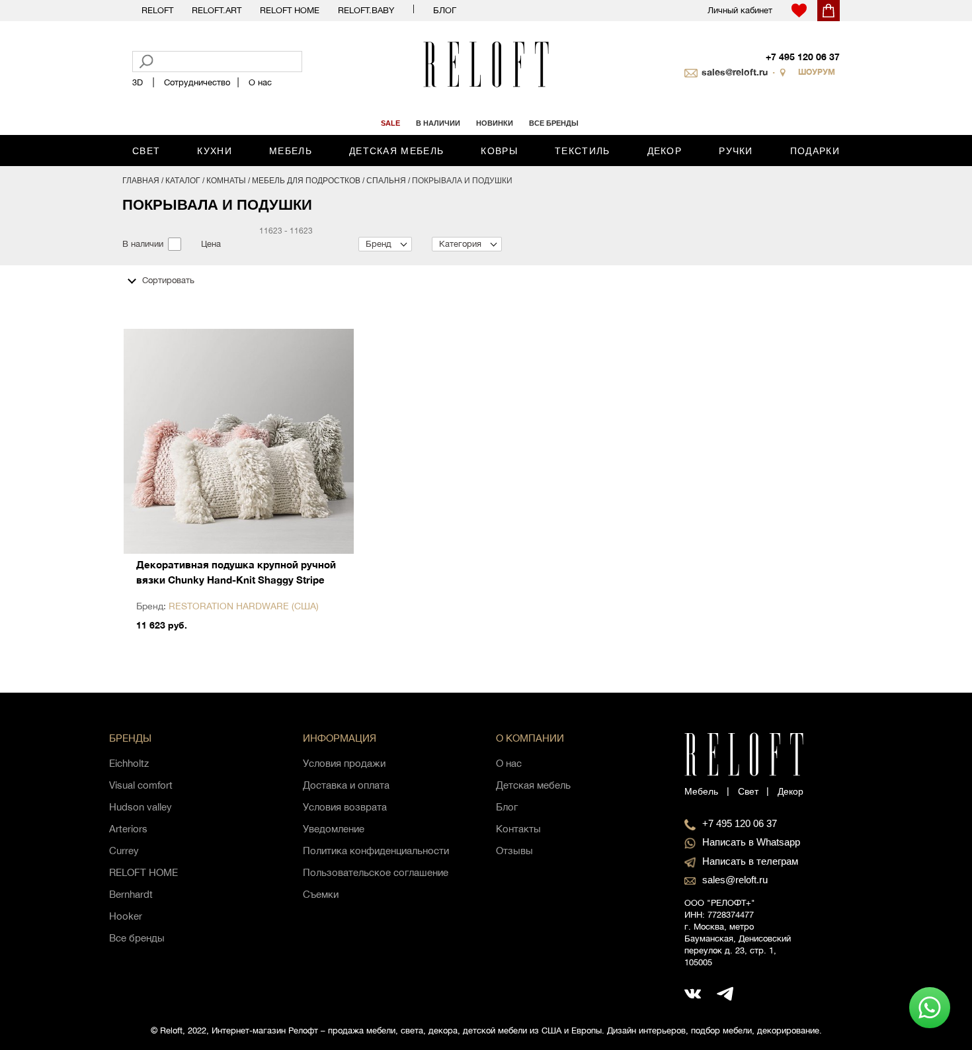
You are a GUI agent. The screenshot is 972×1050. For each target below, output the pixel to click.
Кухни (214, 151)
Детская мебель (396, 151)
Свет (146, 151)
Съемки (321, 894)
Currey (124, 850)
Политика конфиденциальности (376, 850)
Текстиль (582, 151)
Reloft (157, 10)
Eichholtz (129, 763)
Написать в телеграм (750, 861)
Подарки (815, 151)
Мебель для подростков (306, 180)
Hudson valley (140, 806)
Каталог (182, 180)
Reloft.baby (366, 10)
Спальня (386, 180)
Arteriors (128, 828)
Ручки (736, 151)
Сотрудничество (197, 82)
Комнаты (226, 180)
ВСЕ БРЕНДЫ (554, 123)
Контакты (518, 828)
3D (137, 82)
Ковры (499, 151)
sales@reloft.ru (735, 71)
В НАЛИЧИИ (438, 123)
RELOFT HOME (143, 872)
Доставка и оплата (346, 785)
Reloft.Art (216, 10)
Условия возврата (345, 806)
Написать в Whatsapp (751, 842)
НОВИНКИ (494, 123)
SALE (390, 123)
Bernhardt (131, 894)
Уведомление (333, 828)
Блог (444, 10)
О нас (260, 82)
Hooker (125, 916)
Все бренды (137, 937)
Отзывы (514, 850)
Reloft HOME (289, 10)
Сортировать (168, 280)
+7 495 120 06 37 (803, 56)
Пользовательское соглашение (375, 872)
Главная (140, 180)
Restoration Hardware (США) (244, 606)
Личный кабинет (740, 10)
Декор (664, 151)
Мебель (290, 151)
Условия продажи (344, 763)
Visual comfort (141, 785)
